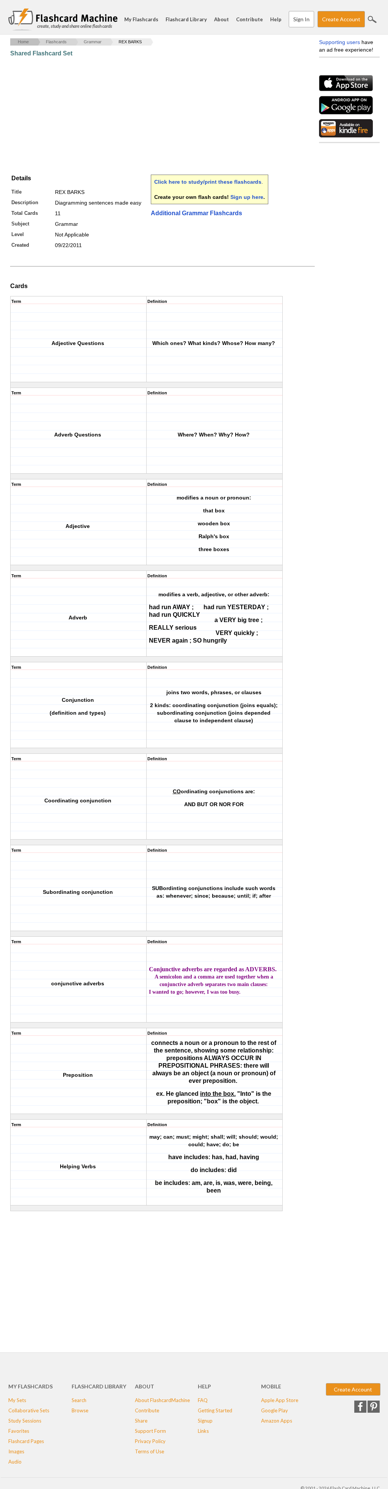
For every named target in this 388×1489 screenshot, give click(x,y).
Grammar (93, 41)
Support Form (150, 1431)
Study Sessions (24, 1421)
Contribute (249, 19)
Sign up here (246, 197)
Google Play (274, 1410)
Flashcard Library (186, 19)
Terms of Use (149, 1451)
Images (16, 1451)
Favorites (18, 1431)
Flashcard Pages (26, 1441)
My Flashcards (141, 19)
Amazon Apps (276, 1421)
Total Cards (24, 213)
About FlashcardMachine (162, 1400)
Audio (15, 1462)
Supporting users (339, 42)
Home (23, 41)
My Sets (17, 1400)
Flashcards (56, 41)
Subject (20, 224)
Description (24, 202)
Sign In (301, 19)
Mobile (271, 1386)
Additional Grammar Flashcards (196, 213)
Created (20, 245)
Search (372, 19)
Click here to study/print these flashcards (207, 182)
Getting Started (215, 1410)
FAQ (203, 1400)
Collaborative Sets (28, 1410)
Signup (205, 1421)
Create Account (341, 19)
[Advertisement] (148, 116)
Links (203, 1431)
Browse (80, 1410)
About (221, 19)
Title (16, 192)
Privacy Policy (150, 1441)
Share (141, 1421)
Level (17, 234)
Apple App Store (279, 1400)
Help (276, 19)
